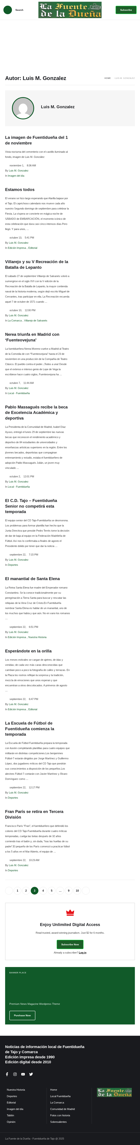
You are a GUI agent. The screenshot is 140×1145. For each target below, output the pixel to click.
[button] (126, 10)
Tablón (10, 1115)
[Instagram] (15, 1074)
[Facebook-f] (7, 1074)
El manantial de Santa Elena (32, 578)
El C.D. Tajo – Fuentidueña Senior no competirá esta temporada (31, 506)
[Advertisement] (70, 46)
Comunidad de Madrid (62, 1109)
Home (107, 78)
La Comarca (57, 1102)
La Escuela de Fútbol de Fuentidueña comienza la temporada (29, 729)
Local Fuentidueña (60, 1096)
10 (77, 890)
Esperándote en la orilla (28, 651)
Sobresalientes (58, 1121)
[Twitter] (31, 1074)
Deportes (12, 1096)
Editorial (11, 1102)
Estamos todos (19, 189)
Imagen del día (15, 1109)
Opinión (11, 1121)
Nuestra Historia (16, 1089)
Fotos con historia (60, 1115)
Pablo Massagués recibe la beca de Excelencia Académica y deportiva (36, 412)
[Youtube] (23, 1074)
